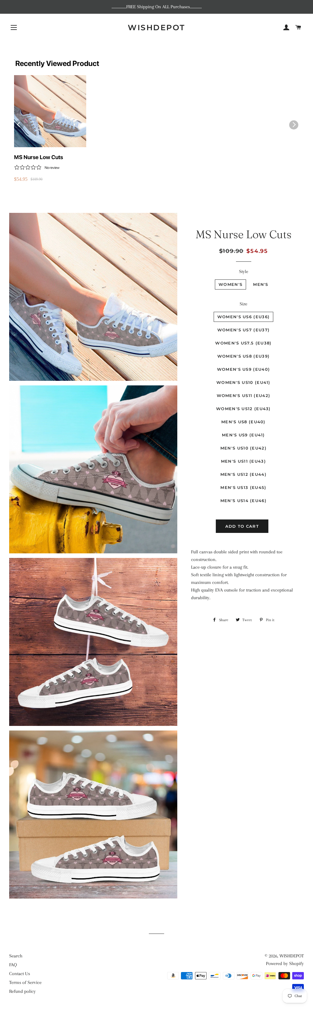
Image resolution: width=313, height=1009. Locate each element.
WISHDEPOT (156, 27)
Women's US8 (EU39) (243, 356)
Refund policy (22, 991)
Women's (230, 284)
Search (15, 956)
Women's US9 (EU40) (243, 369)
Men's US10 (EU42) (243, 448)
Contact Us (19, 973)
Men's (260, 284)
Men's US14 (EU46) (243, 500)
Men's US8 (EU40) (243, 421)
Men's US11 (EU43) (243, 461)
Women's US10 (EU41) (243, 382)
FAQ (13, 964)
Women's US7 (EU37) (243, 329)
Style (243, 271)
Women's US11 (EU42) (244, 395)
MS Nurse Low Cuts (38, 157)
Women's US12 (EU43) (243, 408)
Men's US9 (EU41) (243, 434)
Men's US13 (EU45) (243, 487)
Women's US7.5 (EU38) (243, 343)
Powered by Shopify (285, 963)
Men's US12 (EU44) (243, 474)
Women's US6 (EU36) (243, 316)
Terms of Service (25, 982)
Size (243, 304)
